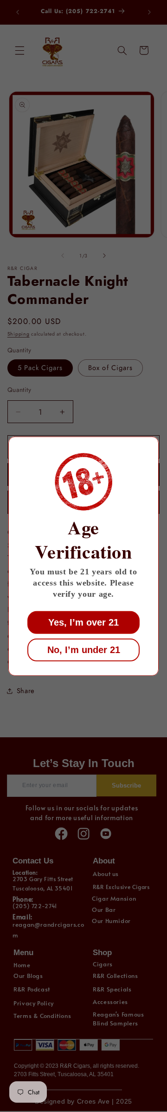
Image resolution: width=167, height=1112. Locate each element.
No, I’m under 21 (83, 650)
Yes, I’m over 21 (83, 622)
